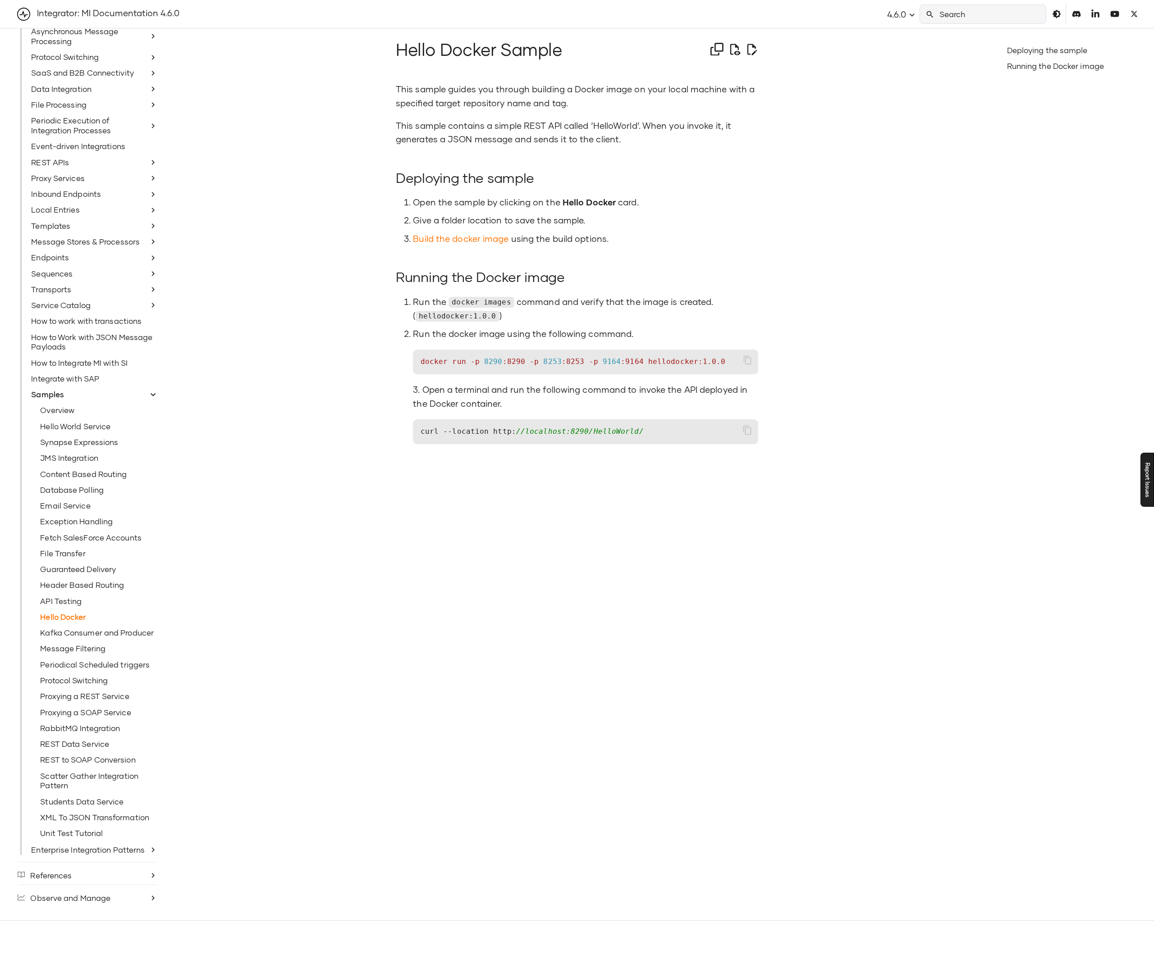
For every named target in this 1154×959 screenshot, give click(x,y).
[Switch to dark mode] (1057, 14)
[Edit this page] (751, 50)
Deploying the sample (1047, 50)
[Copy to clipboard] (747, 360)
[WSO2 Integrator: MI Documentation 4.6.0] (24, 14)
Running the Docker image (1055, 66)
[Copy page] (717, 49)
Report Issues (1147, 479)
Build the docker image (460, 238)
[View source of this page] (734, 50)
